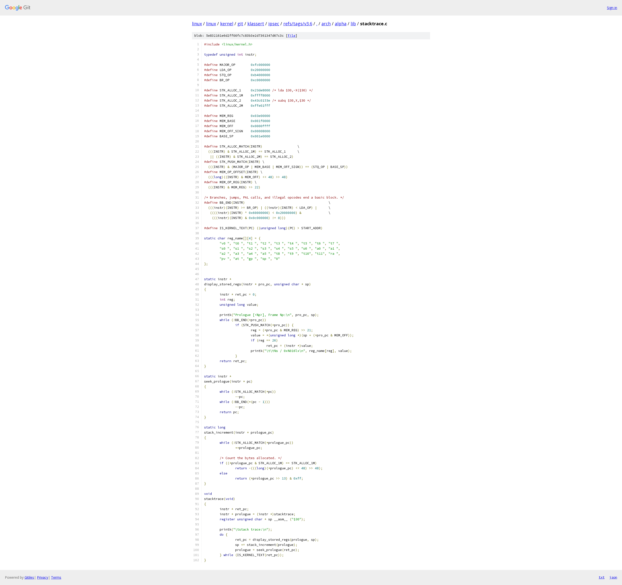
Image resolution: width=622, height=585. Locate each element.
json (613, 577)
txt (602, 577)
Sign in (612, 7)
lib (353, 23)
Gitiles (29, 577)
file (291, 36)
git (240, 23)
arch (326, 23)
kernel (226, 23)
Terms (56, 577)
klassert (255, 23)
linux (197, 23)
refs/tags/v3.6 (297, 23)
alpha (340, 23)
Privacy (42, 577)
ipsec (273, 23)
